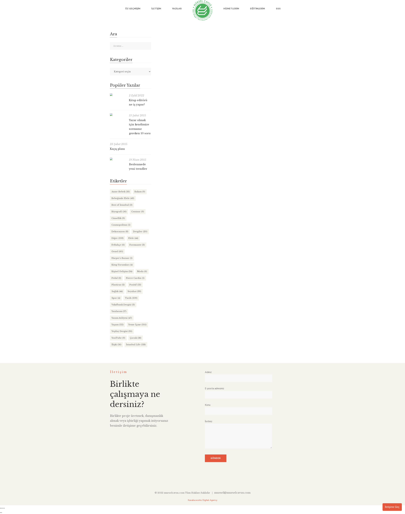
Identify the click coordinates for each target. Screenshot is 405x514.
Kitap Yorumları (122, 264)
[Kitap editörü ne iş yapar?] (118, 94)
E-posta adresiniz (214, 388)
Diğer (224, 141)
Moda (142, 271)
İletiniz (208, 421)
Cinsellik (118, 218)
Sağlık (240, 141)
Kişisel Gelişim (122, 271)
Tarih (131, 298)
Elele (133, 238)
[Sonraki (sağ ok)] (1, 512)
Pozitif (135, 284)
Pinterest (217, 480)
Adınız (208, 372)
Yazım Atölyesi (122, 318)
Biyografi (119, 211)
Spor (116, 298)
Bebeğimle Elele (123, 198)
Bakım (139, 191)
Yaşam (118, 324)
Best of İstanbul (122, 205)
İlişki (116, 344)
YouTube (382, 9)
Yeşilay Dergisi (122, 331)
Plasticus (118, 284)
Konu (207, 405)
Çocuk (135, 338)
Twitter (369, 9)
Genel (231, 141)
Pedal (116, 278)
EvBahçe (118, 244)
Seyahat (134, 291)
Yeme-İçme (137, 324)
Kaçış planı (117, 148)
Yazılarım (119, 311)
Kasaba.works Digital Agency (202, 500)
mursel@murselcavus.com (232, 492)
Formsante (137, 244)
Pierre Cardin (135, 278)
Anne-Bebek (121, 191)
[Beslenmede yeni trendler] (118, 159)
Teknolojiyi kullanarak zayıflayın (180, 134)
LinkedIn (375, 9)
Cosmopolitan (121, 225)
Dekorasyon (120, 231)
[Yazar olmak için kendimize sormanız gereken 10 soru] (118, 114)
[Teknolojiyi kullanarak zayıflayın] (220, 79)
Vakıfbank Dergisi (123, 304)
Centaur (137, 211)
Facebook (362, 9)
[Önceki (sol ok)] (0, 512)
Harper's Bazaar (122, 258)
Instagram (388, 9)
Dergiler (140, 231)
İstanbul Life (136, 344)
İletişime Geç (392, 507)
